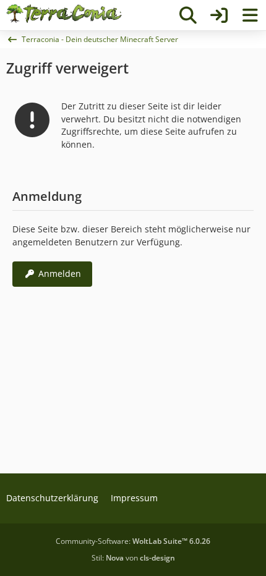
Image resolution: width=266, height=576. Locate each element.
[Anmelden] (219, 15)
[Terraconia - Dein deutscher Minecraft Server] (64, 13)
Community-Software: (133, 541)
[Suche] (188, 15)
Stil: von (133, 558)
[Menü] (250, 15)
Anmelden (59, 273)
